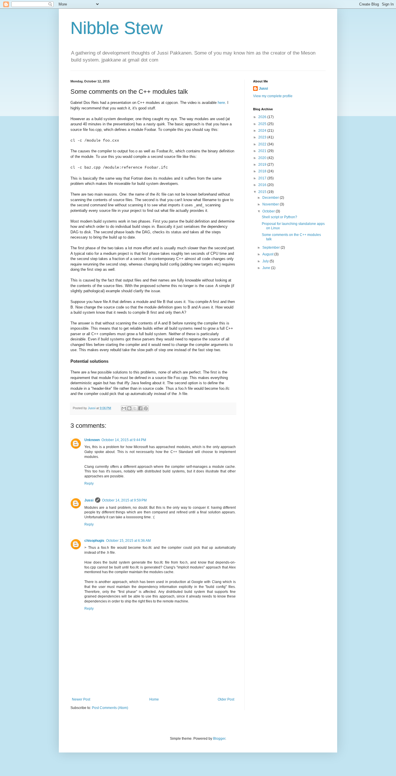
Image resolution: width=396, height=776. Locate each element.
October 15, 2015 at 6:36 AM (128, 541)
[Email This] (124, 408)
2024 (262, 131)
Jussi (88, 500)
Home (154, 699)
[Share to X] (135, 408)
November (271, 204)
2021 (262, 151)
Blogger (219, 739)
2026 (262, 117)
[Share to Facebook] (140, 408)
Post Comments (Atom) (110, 708)
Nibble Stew (116, 28)
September (271, 248)
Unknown (92, 440)
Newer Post (81, 699)
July (266, 261)
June (266, 268)
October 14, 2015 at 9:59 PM (124, 500)
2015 (262, 192)
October (269, 211)
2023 (262, 137)
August (268, 254)
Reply (89, 483)
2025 (262, 124)
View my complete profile (273, 96)
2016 (262, 185)
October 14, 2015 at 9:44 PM (123, 440)
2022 (262, 144)
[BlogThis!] (129, 408)
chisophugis (94, 541)
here (221, 102)
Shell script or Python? (279, 217)
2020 (262, 158)
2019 (262, 165)
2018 (262, 171)
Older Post (226, 699)
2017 (262, 178)
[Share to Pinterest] (146, 408)
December (271, 198)
